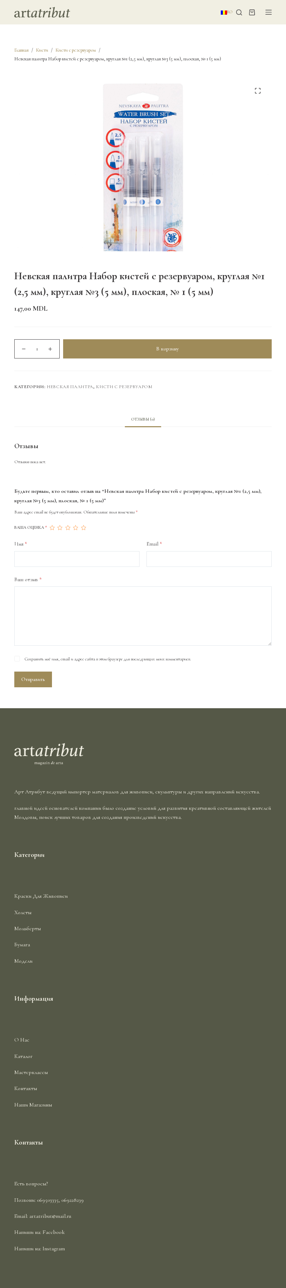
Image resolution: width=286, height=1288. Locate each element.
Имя (20, 544)
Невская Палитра (70, 387)
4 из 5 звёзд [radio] (75, 527)
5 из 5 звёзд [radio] (83, 527)
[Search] (239, 12)
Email (154, 544)
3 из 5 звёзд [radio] (67, 527)
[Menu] (268, 12)
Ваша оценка (30, 527)
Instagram (54, 1248)
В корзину (167, 349)
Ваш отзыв (28, 579)
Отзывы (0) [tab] (143, 419)
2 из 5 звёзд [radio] (59, 527)
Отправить (33, 679)
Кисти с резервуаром (124, 387)
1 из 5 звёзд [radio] (52, 527)
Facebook (54, 1232)
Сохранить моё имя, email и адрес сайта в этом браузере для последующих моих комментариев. (107, 659)
